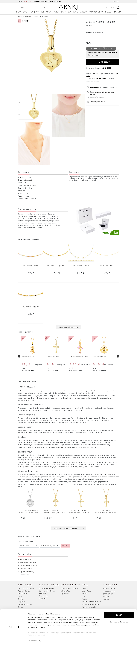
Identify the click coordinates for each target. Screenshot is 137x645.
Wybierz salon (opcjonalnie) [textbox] (48, 545)
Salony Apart (86, 591)
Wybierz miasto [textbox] (25, 545)
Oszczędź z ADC (101, 48)
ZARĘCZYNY (35, 12)
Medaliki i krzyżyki (30, 185)
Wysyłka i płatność (24, 591)
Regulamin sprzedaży (26, 572)
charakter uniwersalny (61, 464)
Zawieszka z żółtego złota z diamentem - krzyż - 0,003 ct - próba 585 (105, 513)
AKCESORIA (83, 12)
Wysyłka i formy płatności (28, 565)
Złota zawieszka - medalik (100, 357)
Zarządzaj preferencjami (119, 622)
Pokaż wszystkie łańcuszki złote (68, 327)
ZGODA (119, 615)
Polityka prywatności (89, 607)
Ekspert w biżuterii (25, 559)
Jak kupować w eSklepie (27, 562)
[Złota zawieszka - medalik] (104, 345)
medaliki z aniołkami (64, 447)
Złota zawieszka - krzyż (52, 357)
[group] (33, 356)
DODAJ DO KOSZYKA (103, 62)
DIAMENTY (26, 12)
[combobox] (29, 546)
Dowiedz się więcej (93, 55)
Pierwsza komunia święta (103, 474)
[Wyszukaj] (19, 7)
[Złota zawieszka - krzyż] (56, 345)
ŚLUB (42, 12)
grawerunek (59, 484)
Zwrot (20, 596)
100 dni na (96, 79)
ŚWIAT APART (118, 12)
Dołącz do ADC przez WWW (70, 588)
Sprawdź (65, 545)
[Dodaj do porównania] (87, 101)
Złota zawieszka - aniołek (29, 357)
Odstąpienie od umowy (25, 604)
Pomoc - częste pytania (26, 588)
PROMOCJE (108, 12)
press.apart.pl (108, 593)
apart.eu (106, 599)
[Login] (107, 7)
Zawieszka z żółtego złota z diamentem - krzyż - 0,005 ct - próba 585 (54, 513)
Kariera (84, 599)
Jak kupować (22, 593)
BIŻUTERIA (18, 12)
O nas (84, 588)
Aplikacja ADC (65, 591)
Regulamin (21, 599)
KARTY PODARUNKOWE (96, 12)
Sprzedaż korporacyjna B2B (91, 602)
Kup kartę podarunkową (47, 588)
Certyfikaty (21, 602)
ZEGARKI (63, 12)
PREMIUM (56, 12)
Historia (84, 593)
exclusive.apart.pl (109, 591)
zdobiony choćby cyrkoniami (27, 467)
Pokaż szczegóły (34, 641)
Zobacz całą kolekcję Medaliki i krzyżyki (69, 528)
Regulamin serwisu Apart (90, 604)
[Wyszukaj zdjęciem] (43, 7)
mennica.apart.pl (109, 588)
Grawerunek (94, 32)
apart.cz (106, 596)
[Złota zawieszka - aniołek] (33, 345)
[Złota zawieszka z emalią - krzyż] (80, 345)
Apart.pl (20, 16)
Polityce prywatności (36, 635)
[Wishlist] (112, 7)
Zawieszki (28, 16)
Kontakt (20, 607)
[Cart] (118, 7)
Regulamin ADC (66, 593)
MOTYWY (48, 12)
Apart (24, 183)
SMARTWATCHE (73, 12)
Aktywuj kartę (43, 596)
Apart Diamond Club (26, 569)
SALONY (116, 1)
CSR (83, 596)
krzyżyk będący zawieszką (32, 457)
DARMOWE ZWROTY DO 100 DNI (43, 1)
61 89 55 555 (107, 68)
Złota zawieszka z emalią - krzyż (78, 357)
